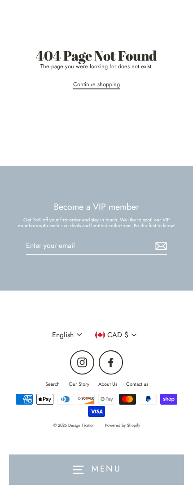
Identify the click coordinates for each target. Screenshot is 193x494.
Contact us (137, 384)
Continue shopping (96, 84)
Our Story (79, 384)
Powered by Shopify (122, 425)
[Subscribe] (160, 246)
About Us (107, 384)
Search (52, 384)
